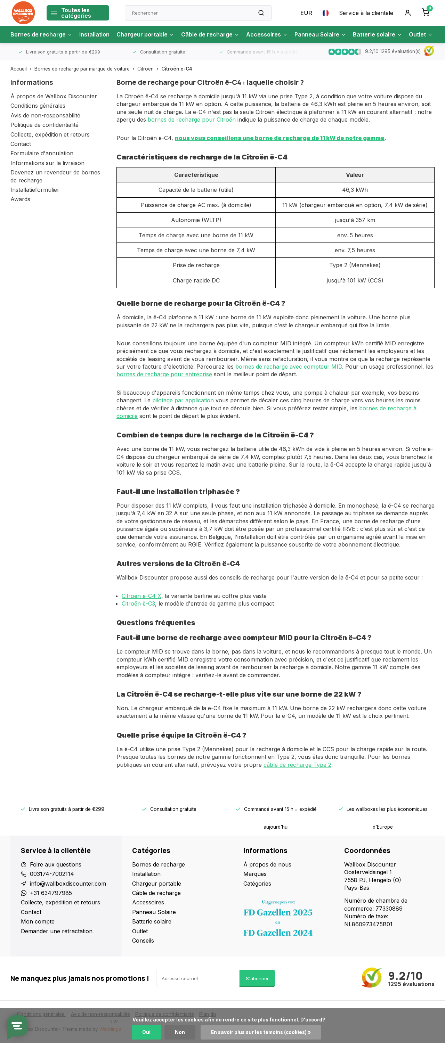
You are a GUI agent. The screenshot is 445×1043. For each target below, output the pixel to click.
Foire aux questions (55, 864)
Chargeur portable (142, 34)
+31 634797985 (51, 892)
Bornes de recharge (38, 34)
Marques (255, 873)
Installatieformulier (34, 189)
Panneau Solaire (316, 34)
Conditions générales (37, 105)
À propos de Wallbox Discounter (53, 96)
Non (180, 1032)
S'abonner (257, 978)
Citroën (145, 69)
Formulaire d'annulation (41, 153)
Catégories (257, 883)
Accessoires (263, 34)
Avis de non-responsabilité (45, 115)
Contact (20, 143)
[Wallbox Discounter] (23, 13)
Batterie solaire (374, 34)
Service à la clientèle (366, 12)
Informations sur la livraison (47, 162)
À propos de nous (267, 864)
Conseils (143, 940)
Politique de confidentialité (44, 124)
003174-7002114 (52, 873)
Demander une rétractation (56, 931)
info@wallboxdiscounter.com (68, 883)
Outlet (417, 34)
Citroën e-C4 (176, 69)
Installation (94, 34)
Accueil (18, 69)
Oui (146, 1032)
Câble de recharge (207, 34)
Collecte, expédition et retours (50, 134)
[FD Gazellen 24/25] (288, 920)
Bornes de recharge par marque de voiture (82, 69)
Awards (20, 199)
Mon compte (38, 921)
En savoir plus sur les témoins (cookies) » (261, 1032)
